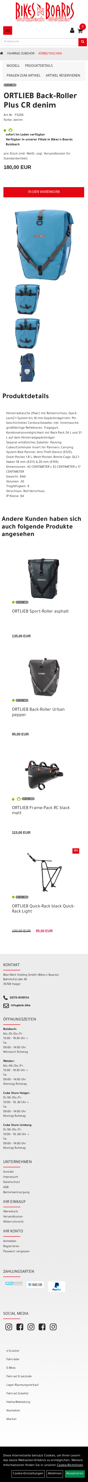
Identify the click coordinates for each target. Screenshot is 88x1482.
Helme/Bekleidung (18, 1402)
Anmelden (9, 1241)
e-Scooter (12, 1351)
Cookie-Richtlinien (70, 1465)
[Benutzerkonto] (72, 31)
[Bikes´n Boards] (45, 11)
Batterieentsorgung (16, 1192)
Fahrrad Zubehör (20, 54)
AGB (6, 1187)
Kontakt (8, 1172)
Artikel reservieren (63, 76)
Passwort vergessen (16, 1251)
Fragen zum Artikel (24, 76)
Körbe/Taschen (50, 54)
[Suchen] (82, 42)
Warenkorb (10, 1211)
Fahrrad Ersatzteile (19, 1376)
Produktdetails (39, 66)
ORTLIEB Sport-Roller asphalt (40, 612)
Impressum (10, 1177)
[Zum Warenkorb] (80, 32)
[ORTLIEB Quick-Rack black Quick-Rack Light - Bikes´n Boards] (44, 873)
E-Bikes (11, 1368)
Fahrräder (13, 1359)
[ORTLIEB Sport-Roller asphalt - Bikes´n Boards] (44, 579)
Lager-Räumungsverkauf (22, 1385)
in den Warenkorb (44, 192)
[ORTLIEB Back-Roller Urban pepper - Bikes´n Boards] (44, 677)
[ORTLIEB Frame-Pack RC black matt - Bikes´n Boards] (44, 775)
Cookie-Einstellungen (28, 1474)
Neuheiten (13, 1410)
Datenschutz (11, 1182)
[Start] (1, 54)
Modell (13, 66)
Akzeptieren (75, 1474)
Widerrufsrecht (13, 1222)
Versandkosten (13, 1217)
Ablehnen (55, 1474)
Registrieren (11, 1246)
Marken (11, 1419)
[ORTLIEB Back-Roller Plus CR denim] (44, 245)
